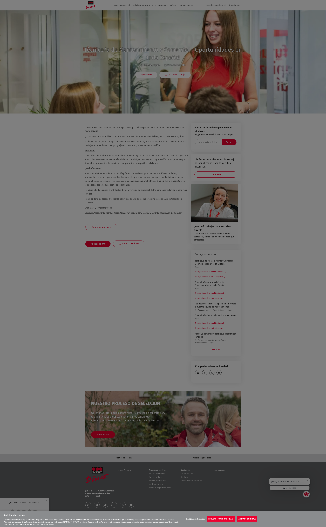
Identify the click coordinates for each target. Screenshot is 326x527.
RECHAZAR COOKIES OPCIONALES (221, 519)
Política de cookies (47, 524)
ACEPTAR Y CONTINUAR (247, 519)
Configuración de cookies (195, 519)
